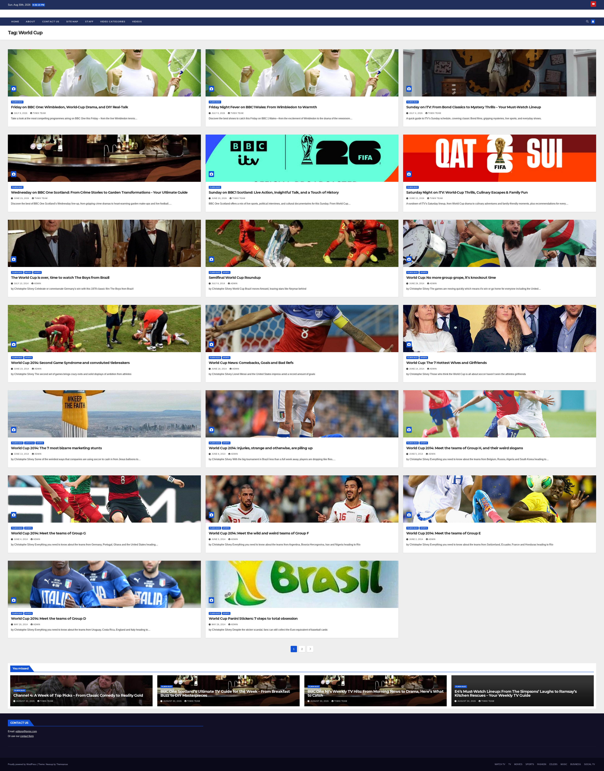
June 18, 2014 (219, 369)
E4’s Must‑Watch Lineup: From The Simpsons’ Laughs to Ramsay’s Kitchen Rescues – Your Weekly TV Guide (516, 693)
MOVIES (28, 272)
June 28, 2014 (417, 283)
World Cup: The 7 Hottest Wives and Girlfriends (446, 363)
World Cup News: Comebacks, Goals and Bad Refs (251, 363)
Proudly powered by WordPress (22, 764)
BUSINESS (575, 764)
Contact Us (50, 21)
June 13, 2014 (22, 454)
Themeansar (62, 764)
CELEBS (553, 764)
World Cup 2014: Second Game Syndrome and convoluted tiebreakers (70, 363)
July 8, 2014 (219, 283)
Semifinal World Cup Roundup (235, 277)
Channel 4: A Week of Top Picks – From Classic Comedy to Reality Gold (78, 695)
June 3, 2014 (219, 539)
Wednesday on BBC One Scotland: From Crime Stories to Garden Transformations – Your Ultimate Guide (99, 192)
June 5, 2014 (416, 454)
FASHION (541, 764)
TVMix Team (39, 113)
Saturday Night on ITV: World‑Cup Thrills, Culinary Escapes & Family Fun (467, 192)
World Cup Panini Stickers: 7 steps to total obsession (253, 618)
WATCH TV (500, 764)
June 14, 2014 (417, 369)
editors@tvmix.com (26, 731)
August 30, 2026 (25, 701)
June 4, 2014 (21, 539)
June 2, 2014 (416, 539)
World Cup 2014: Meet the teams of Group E (443, 533)
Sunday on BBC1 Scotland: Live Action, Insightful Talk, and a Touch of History (274, 192)
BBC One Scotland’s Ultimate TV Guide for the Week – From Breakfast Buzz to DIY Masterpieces (225, 693)
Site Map (72, 21)
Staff (89, 21)
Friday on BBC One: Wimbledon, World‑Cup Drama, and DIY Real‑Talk (69, 107)
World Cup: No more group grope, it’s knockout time (451, 277)
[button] (587, 21)
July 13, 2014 (21, 283)
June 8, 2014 (219, 454)
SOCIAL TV (589, 764)
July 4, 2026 (416, 113)
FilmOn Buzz (17, 102)
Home (15, 21)
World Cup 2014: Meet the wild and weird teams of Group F (259, 533)
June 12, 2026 (417, 198)
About (30, 21)
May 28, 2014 (219, 624)
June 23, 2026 (22, 198)
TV (509, 764)
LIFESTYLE (29, 443)
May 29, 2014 (21, 624)
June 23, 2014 (22, 369)
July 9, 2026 (21, 113)
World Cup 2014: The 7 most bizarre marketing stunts (56, 448)
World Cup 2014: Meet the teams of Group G (48, 533)
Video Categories (112, 21)
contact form (27, 736)
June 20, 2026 (219, 198)
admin (37, 283)
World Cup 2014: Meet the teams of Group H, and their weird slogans (464, 448)
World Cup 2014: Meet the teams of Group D (48, 618)
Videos (137, 21)
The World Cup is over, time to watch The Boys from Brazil (60, 277)
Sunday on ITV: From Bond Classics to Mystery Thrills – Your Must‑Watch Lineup (473, 107)
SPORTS (37, 272)
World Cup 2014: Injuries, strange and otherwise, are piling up (261, 448)
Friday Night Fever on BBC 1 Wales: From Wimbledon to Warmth (263, 107)
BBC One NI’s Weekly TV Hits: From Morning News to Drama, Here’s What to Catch (375, 693)
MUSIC (564, 764)
